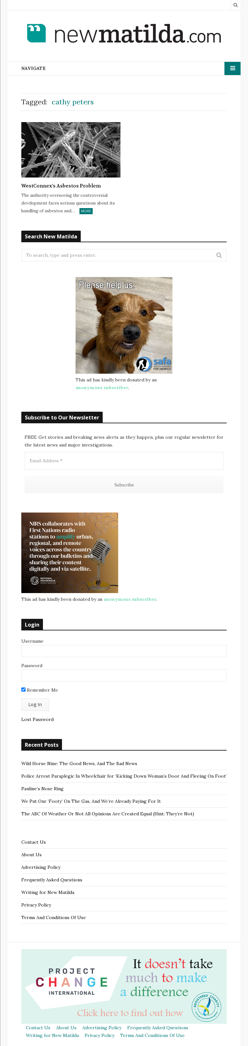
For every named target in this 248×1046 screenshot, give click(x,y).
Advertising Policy (40, 867)
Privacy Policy (36, 905)
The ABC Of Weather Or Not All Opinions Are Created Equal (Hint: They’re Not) (107, 814)
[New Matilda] (124, 34)
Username (32, 641)
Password (31, 665)
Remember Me (42, 690)
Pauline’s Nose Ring (42, 789)
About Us (31, 855)
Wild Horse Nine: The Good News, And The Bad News (79, 763)
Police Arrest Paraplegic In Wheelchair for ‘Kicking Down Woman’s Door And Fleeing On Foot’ (124, 776)
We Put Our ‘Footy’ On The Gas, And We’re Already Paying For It (91, 801)
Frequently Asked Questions (51, 880)
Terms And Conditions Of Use (53, 917)
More (86, 211)
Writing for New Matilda (47, 892)
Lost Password (37, 719)
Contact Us (33, 842)
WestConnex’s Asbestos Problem (61, 186)
